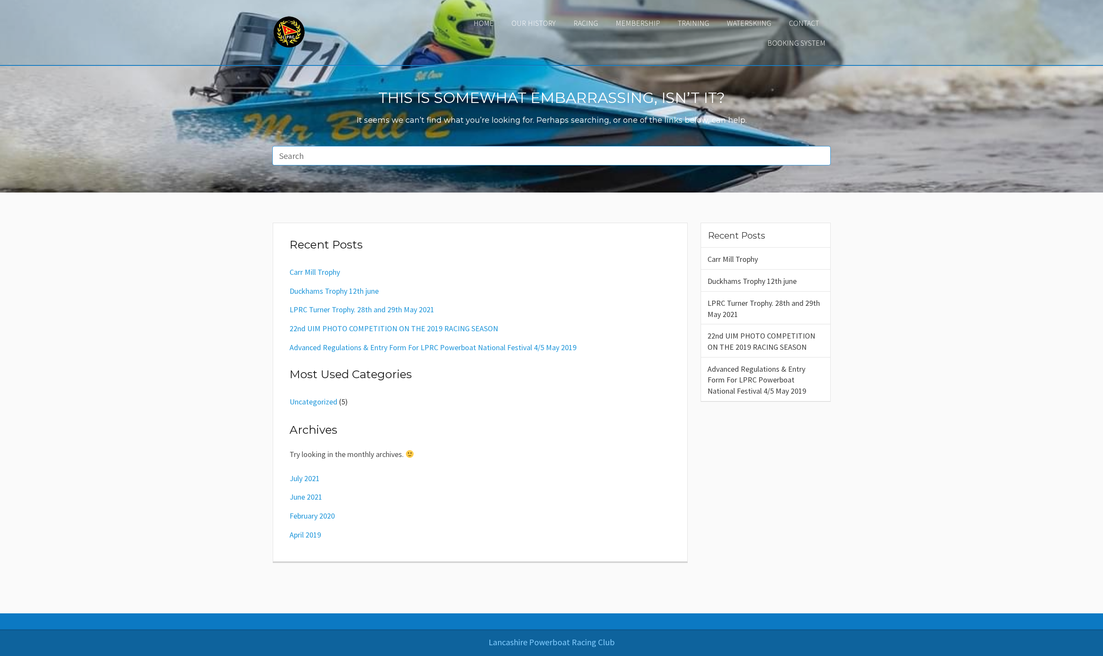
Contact (804, 23)
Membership (638, 23)
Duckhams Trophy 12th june (752, 281)
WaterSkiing (749, 23)
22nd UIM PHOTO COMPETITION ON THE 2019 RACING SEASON (761, 341)
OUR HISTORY (533, 23)
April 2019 (305, 535)
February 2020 (312, 516)
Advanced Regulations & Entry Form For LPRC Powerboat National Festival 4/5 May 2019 (756, 380)
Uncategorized (313, 402)
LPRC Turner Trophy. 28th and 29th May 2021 (763, 308)
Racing (585, 23)
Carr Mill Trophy (732, 259)
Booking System (796, 43)
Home (484, 23)
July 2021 (305, 478)
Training (693, 23)
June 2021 (306, 497)
